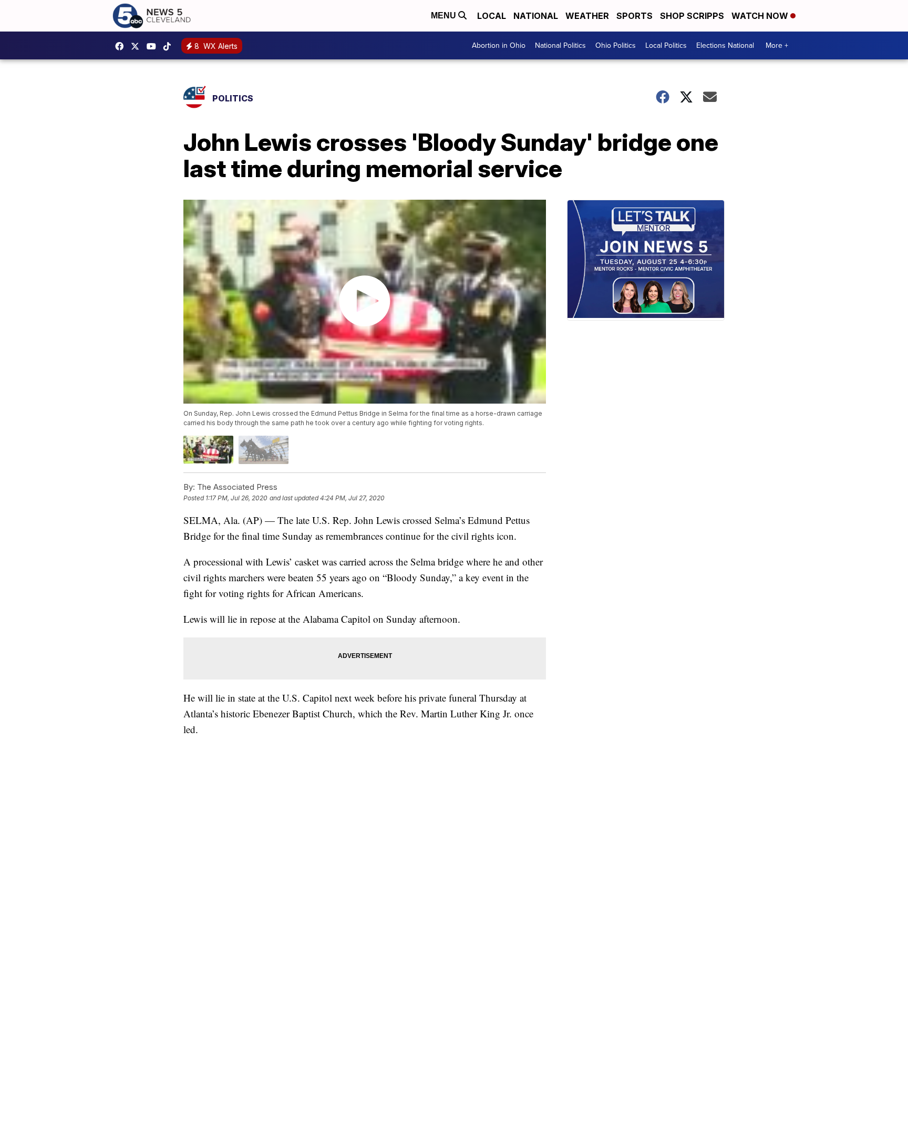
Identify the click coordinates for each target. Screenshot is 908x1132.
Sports (634, 16)
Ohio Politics (615, 45)
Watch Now (760, 16)
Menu (444, 15)
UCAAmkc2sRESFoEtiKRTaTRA (154, 46)
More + (777, 45)
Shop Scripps (692, 16)
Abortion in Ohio (498, 45)
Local (491, 16)
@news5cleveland (169, 46)
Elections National (725, 45)
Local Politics (666, 45)
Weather (587, 16)
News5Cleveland (122, 46)
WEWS (138, 46)
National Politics (560, 45)
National (535, 16)
